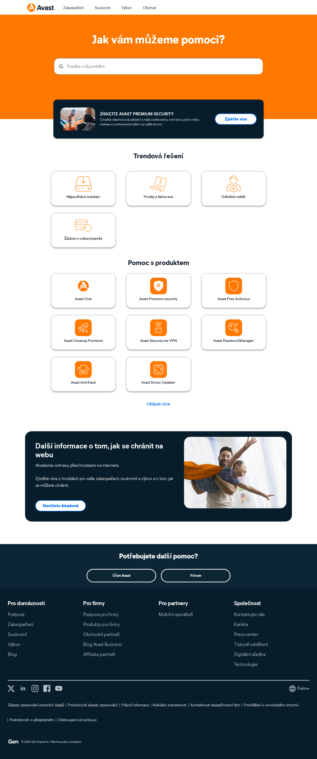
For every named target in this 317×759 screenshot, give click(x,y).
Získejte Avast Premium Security (137, 114)
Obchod (149, 8)
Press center (246, 634)
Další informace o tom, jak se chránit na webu (99, 450)
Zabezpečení (73, 8)
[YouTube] (58, 688)
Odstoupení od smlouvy (77, 720)
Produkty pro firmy (101, 624)
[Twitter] (11, 688)
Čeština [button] (303, 688)
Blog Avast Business (102, 644)
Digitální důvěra (249, 654)
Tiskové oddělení (251, 644)
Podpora (16, 614)
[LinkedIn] (23, 688)
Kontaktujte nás (249, 614)
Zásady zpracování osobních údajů (36, 705)
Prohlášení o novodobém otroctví (271, 705)
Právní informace (135, 705)
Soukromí (102, 8)
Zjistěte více (236, 119)
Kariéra (241, 624)
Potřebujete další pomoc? (158, 556)
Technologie (246, 664)
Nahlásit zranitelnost (170, 705)
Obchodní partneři (101, 634)
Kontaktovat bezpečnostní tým (215, 705)
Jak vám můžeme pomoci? (158, 39)
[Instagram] (35, 688)
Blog (12, 654)
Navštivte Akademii (60, 505)
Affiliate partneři (99, 654)
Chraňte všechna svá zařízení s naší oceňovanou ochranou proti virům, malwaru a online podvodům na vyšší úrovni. (149, 122)
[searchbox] (158, 66)
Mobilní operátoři (175, 614)
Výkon (126, 8)
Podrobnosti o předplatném (32, 720)
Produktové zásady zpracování (92, 705)
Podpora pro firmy (101, 614)
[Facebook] (46, 688)
